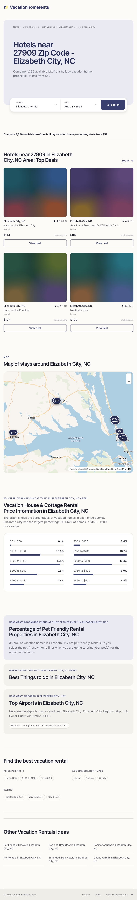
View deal (35, 243)
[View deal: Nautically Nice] (101, 277)
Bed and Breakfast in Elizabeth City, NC (67, 846)
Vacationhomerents (29, 7)
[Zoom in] (128, 376)
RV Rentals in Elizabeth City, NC (22, 857)
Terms (97, 894)
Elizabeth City (66, 26)
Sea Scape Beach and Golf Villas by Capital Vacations (101, 225)
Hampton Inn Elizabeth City (19, 225)
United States (30, 26)
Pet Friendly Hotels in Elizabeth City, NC (22, 846)
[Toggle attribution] (129, 469)
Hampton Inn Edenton (16, 310)
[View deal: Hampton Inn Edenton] (35, 277)
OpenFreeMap (77, 468)
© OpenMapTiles (92, 468)
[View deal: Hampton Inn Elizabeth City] (35, 192)
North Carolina (47, 26)
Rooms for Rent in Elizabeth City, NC (113, 846)
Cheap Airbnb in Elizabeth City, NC (112, 859)
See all (127, 160)
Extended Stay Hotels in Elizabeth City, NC (68, 859)
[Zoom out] (128, 381)
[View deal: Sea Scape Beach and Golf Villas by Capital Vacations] (101, 192)
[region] (68, 422)
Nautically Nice (79, 310)
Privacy (86, 894)
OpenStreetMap (118, 468)
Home (16, 26)
